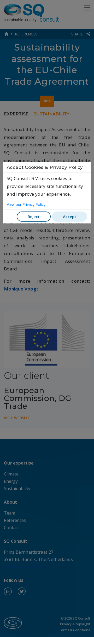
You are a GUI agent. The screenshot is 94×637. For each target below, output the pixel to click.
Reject (34, 216)
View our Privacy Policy (26, 204)
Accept (69, 216)
